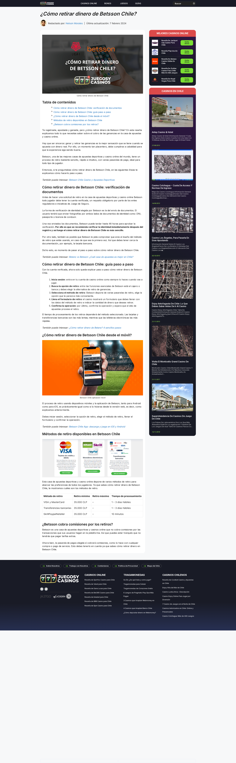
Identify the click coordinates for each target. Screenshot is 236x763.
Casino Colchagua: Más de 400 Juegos (178, 616)
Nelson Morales (74, 23)
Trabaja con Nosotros (78, 566)
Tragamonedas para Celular (134, 584)
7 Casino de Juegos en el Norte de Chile (178, 604)
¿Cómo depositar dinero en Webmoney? (139, 613)
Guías (138, 3)
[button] (118, 761)
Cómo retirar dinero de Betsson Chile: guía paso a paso (82, 112)
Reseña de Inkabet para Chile (96, 597)
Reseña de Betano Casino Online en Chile (168, 61)
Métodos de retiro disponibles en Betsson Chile (78, 120)
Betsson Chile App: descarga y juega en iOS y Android (97, 426)
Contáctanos (103, 566)
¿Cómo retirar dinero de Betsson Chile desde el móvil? (82, 116)
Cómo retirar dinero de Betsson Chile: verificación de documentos (88, 108)
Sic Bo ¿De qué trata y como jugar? (137, 580)
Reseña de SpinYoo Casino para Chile (100, 580)
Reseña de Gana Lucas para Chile (98, 588)
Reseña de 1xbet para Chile (96, 584)
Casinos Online (89, 3)
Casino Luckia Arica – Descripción (175, 592)
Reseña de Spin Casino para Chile (98, 606)
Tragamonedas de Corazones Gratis (138, 588)
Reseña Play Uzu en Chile (169, 52)
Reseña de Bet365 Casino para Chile (99, 593)
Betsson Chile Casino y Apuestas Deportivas (92, 179)
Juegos (124, 3)
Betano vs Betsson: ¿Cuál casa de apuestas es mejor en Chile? (101, 257)
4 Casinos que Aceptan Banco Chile (137, 608)
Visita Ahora (187, 43)
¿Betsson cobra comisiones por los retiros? (76, 124)
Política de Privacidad (128, 566)
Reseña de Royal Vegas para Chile (168, 80)
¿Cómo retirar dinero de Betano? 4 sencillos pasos (95, 327)
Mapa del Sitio (153, 566)
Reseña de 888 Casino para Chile (98, 601)
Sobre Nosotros (53, 566)
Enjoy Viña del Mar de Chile (173, 588)
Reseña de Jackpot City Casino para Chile (169, 42)
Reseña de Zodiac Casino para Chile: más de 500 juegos (169, 70)
